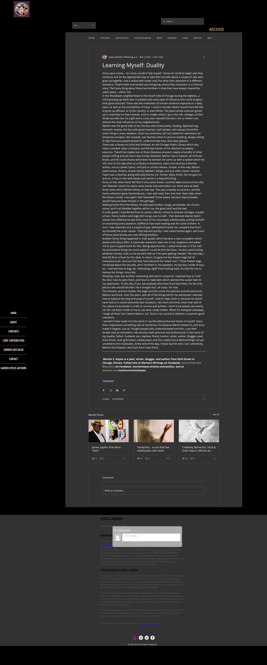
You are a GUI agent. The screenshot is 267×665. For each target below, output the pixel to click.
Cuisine (185, 38)
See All (216, 414)
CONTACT (13, 359)
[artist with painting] (109, 431)
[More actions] (203, 57)
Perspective (172, 38)
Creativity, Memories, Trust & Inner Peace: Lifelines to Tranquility (199, 449)
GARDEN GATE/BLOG (14, 350)
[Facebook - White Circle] (152, 638)
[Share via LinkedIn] (117, 390)
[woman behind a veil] (154, 431)
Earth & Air (197, 38)
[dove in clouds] (199, 431)
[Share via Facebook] (103, 390)
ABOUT (13, 322)
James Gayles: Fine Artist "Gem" (106, 449)
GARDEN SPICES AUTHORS (13, 368)
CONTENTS (13, 331)
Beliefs (159, 38)
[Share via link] (124, 390)
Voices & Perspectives (142, 38)
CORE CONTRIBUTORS (13, 340)
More (209, 38)
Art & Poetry (105, 38)
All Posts (91, 38)
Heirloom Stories (122, 38)
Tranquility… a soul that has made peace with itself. (153, 449)
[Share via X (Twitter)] (110, 390)
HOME (14, 313)
